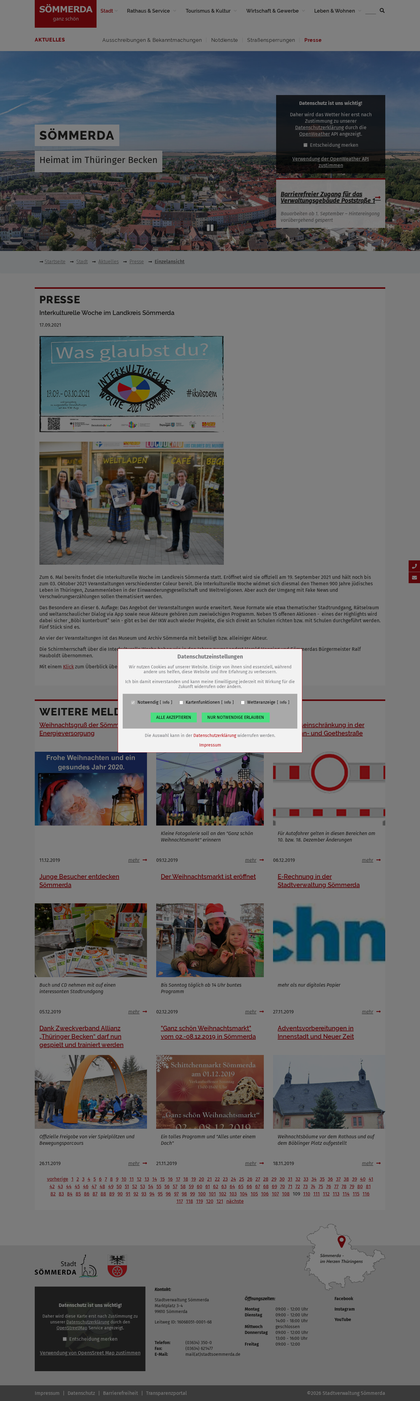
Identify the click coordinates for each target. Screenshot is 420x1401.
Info (166, 702)
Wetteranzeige (261, 702)
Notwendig (147, 702)
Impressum (210, 745)
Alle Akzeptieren (173, 717)
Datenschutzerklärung (214, 735)
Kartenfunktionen (203, 702)
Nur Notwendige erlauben (235, 717)
